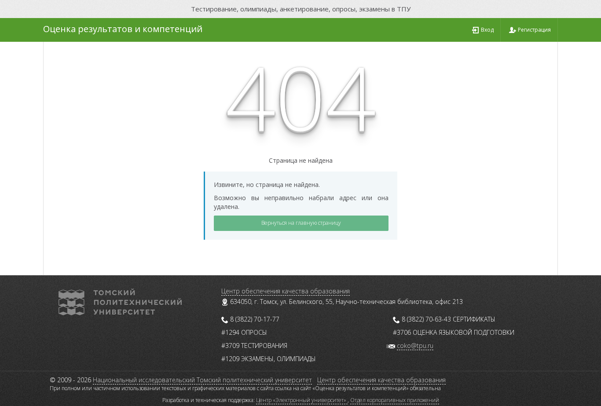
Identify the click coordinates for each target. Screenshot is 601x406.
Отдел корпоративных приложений (394, 400)
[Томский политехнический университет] (120, 301)
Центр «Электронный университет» (302, 400)
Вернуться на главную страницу (301, 223)
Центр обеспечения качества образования (285, 291)
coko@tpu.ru (415, 345)
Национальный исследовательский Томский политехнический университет (202, 380)
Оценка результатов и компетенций (122, 29)
